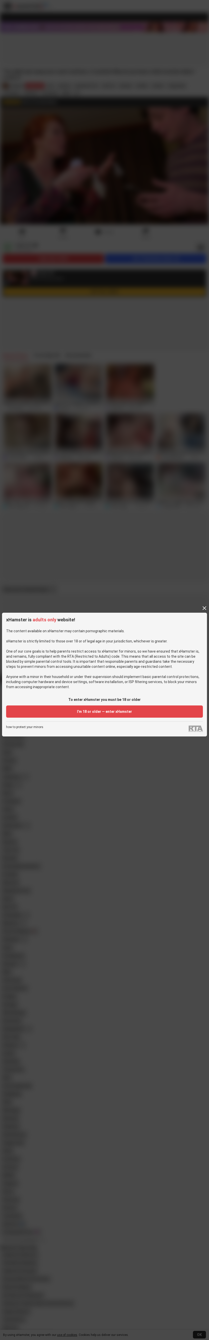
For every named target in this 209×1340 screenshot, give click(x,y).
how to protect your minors (24, 727)
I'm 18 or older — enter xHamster (104, 712)
